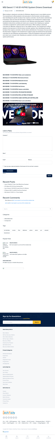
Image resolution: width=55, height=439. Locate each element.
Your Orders (5, 372)
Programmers (6, 361)
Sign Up (37, 322)
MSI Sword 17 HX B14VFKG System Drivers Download (27, 7)
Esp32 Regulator (11, 423)
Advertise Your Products (8, 342)
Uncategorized (7, 220)
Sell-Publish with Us (7, 344)
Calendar (24, 421)
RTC (31, 423)
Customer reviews (7, 399)
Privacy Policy (6, 380)
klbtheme (25, 230)
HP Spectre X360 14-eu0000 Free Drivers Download (15, 190)
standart (46, 230)
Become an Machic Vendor (8, 346)
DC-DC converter (31, 421)
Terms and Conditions (7, 382)
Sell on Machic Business (8, 336)
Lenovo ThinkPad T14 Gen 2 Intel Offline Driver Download (16, 184)
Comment (5, 135)
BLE (19, 421)
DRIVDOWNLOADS (20, 10)
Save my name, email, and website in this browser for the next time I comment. (21, 166)
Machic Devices (6, 397)
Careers (4, 391)
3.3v (4, 421)
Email (4, 159)
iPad (19, 230)
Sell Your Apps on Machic (8, 338)
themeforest (7, 233)
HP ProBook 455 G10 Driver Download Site (13, 186)
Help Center (5, 384)
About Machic (6, 393)
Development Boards (7, 353)
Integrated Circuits (7, 359)
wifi (48, 423)
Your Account (5, 370)
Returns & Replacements (8, 374)
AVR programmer (13, 421)
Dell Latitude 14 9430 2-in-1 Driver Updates (13, 192)
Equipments (5, 355)
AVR (7, 421)
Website (30, 159)
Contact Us (5, 403)
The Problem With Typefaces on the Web (18, 254)
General (4, 357)
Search (4, 173)
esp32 (4, 423)
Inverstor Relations (7, 395)
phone (31, 230)
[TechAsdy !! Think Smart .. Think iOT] (27, 2)
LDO (20, 423)
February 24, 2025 (8, 10)
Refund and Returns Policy (8, 378)
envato (13, 230)
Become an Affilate (7, 340)
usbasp (35, 423)
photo (36, 230)
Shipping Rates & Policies (8, 376)
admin (6, 203)
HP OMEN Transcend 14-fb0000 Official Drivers (13, 262)
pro (41, 230)
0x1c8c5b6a (7, 230)
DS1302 (48, 421)
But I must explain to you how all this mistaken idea (23, 200)
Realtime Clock (25, 423)
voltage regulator (42, 423)
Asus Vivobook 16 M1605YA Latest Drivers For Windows (16, 188)
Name (4, 153)
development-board (40, 421)
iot (16, 423)
